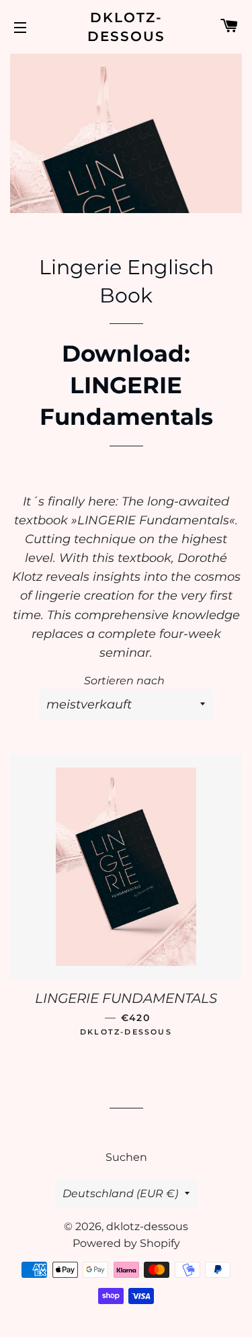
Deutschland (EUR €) (120, 1193)
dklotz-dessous (126, 26)
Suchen (126, 1157)
